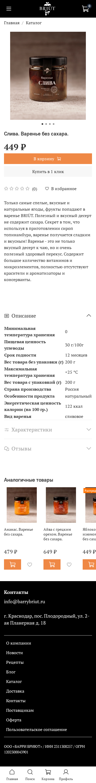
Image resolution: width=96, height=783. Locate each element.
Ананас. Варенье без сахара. (18, 531)
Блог (10, 672)
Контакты (16, 701)
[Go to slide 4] (53, 124)
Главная (11, 23)
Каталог (34, 23)
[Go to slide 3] (50, 124)
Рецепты (15, 662)
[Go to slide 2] (46, 124)
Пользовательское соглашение (36, 729)
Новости (14, 653)
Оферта (13, 720)
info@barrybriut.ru (24, 601)
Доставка (15, 691)
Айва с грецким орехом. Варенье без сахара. (57, 533)
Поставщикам (20, 710)
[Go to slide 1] (42, 124)
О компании (18, 643)
